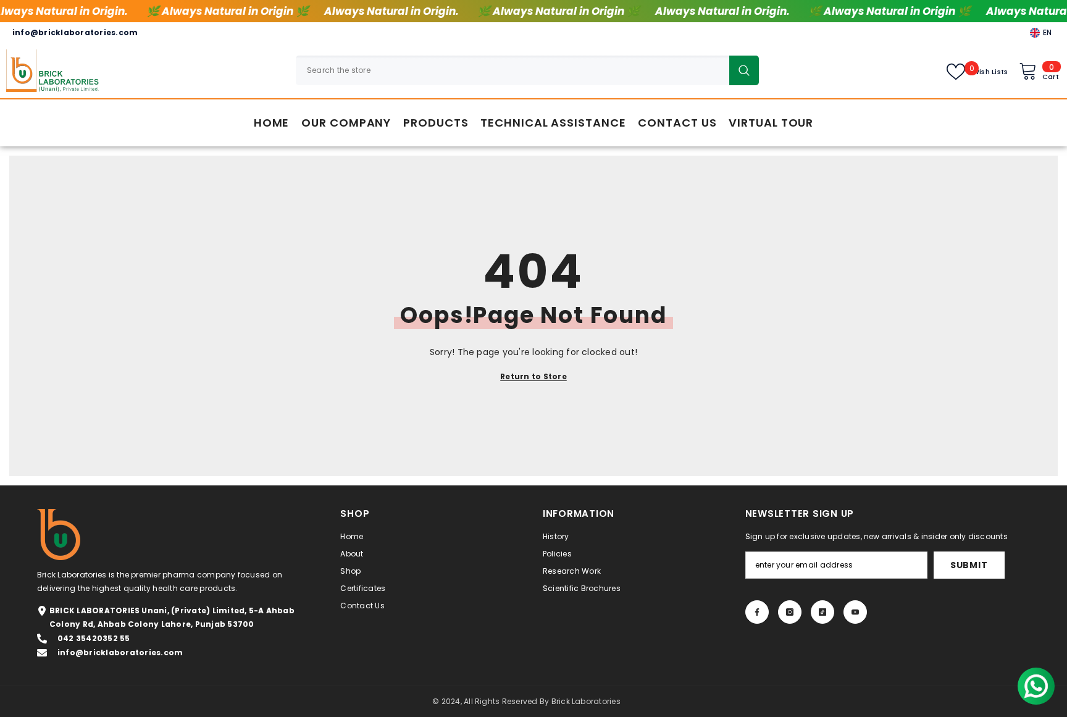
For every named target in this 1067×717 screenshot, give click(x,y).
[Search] (527, 70)
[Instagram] (789, 612)
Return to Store (533, 376)
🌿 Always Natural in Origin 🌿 (227, 11)
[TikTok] (822, 612)
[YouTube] (855, 612)
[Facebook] (757, 612)
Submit (968, 565)
